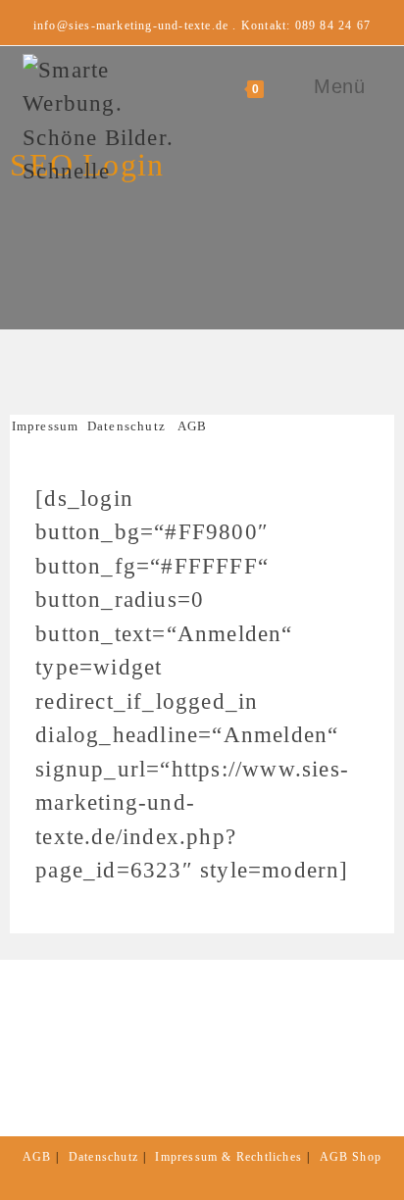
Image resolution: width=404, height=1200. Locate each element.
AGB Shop (351, 1157)
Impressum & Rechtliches (228, 1157)
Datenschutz (126, 426)
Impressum (49, 426)
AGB (192, 426)
